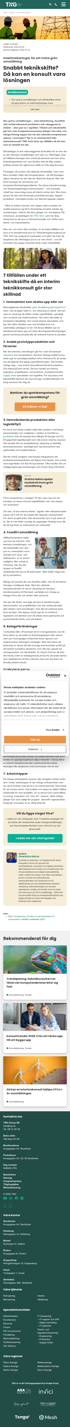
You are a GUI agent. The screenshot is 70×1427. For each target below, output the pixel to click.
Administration (10, 1316)
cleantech (8, 355)
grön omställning (40, 307)
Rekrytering (9, 1295)
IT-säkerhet (45, 1325)
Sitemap (7, 1178)
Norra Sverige (44, 1370)
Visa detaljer (53, 729)
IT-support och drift (49, 1319)
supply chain (9, 375)
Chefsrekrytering (11, 1342)
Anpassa (33, 749)
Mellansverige (44, 1362)
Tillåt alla (35, 739)
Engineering (45, 1336)
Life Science (9, 1346)
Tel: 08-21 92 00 (11, 1129)
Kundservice (9, 1319)
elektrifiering (50, 825)
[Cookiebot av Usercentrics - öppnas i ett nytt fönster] (46, 676)
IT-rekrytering (44, 1316)
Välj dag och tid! (11, 1139)
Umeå (6, 1269)
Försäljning (9, 1334)
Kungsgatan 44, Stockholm (17, 1148)
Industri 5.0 (60, 307)
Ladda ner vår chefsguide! (35, 838)
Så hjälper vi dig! (35, 406)
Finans (6, 1327)
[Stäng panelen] (65, 676)
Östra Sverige (10, 1362)
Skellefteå (8, 1279)
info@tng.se (9, 1126)
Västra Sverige (10, 1366)
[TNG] (14, 4)
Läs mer (35, 109)
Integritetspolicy (12, 1181)
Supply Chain (46, 1342)
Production (44, 1339)
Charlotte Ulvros (29, 856)
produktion (8, 436)
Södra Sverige (10, 1370)
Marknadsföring (11, 1338)
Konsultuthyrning (16, 995)
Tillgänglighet (11, 1184)
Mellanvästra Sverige (48, 1366)
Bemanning (9, 1299)
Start (5, 12)
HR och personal (12, 1331)
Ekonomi (7, 1323)
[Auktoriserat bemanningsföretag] (5, 1205)
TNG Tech (39, 215)
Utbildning (42, 1299)
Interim (41, 1295)
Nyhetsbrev (9, 1174)
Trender (28, 995)
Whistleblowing (12, 1187)
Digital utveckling (48, 1322)
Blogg (12, 12)
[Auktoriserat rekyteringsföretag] (10, 1205)
